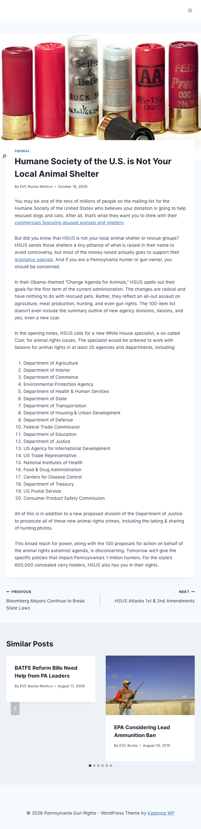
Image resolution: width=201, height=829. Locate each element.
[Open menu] (190, 10)
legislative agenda (34, 259)
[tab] (90, 765)
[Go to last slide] (15, 708)
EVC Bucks (128, 745)
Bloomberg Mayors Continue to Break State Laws (45, 600)
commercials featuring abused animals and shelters (69, 222)
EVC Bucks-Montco (36, 186)
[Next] (185, 708)
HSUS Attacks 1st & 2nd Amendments (155, 596)
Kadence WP (161, 813)
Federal (22, 151)
